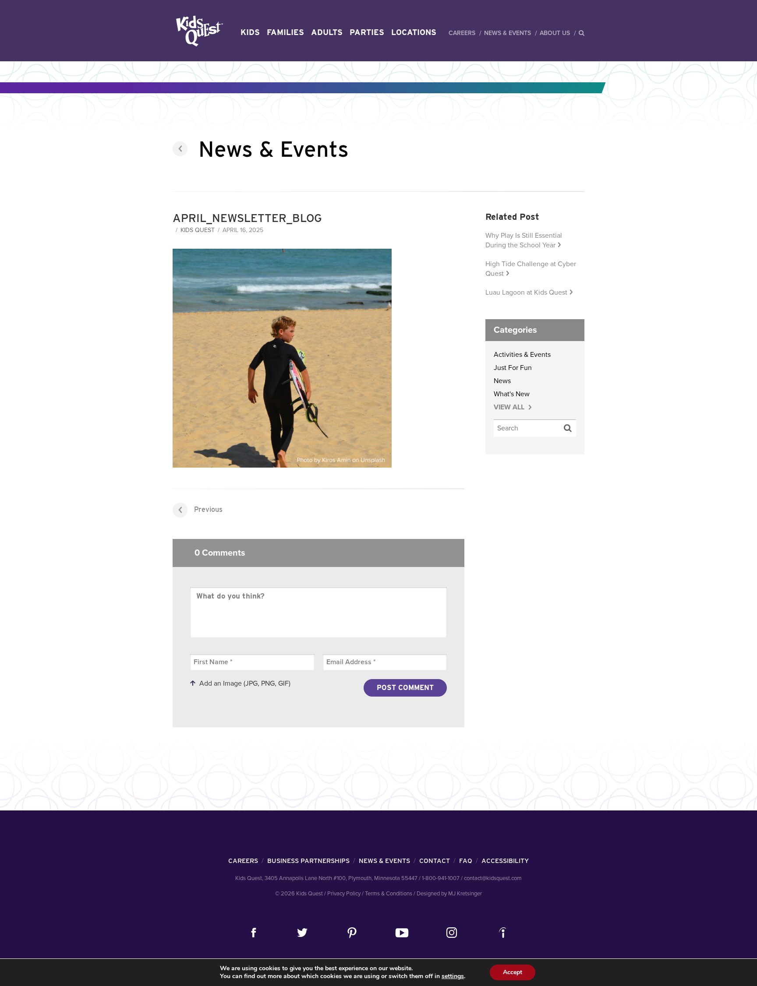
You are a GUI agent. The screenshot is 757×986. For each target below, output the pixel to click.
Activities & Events (522, 354)
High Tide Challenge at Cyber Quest (530, 269)
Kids (250, 32)
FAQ (465, 861)
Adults (327, 32)
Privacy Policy (344, 893)
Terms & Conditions (388, 893)
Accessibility (505, 861)
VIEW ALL (510, 407)
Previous (208, 509)
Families (285, 32)
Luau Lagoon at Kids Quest (526, 292)
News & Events (507, 33)
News (502, 381)
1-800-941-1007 (441, 878)
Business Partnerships (308, 861)
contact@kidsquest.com (493, 878)
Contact (434, 861)
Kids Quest (198, 31)
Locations (413, 32)
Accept (512, 972)
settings (453, 976)
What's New (512, 394)
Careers (462, 33)
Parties (367, 32)
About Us (555, 33)
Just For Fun (513, 367)
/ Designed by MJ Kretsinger (448, 893)
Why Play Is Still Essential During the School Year (523, 240)
